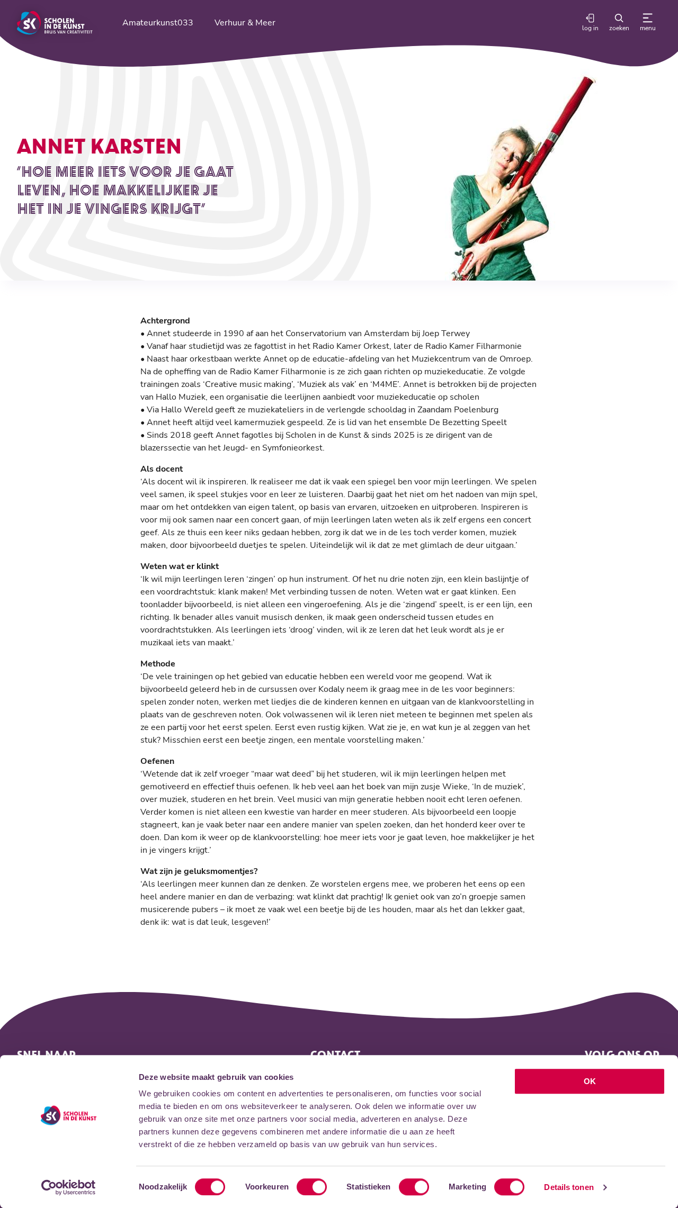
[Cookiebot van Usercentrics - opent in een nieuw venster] (68, 1187)
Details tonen (568, 1187)
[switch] (312, 1186)
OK (590, 1081)
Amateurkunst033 (157, 23)
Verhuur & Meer (245, 23)
